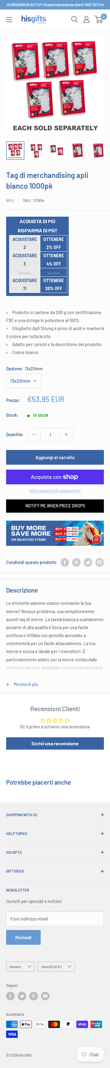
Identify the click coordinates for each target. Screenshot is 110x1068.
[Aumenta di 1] (66, 434)
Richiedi (23, 937)
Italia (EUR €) (51, 966)
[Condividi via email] (99, 562)
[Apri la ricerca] (74, 19)
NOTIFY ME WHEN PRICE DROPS (55, 505)
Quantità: (15, 434)
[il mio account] (86, 19)
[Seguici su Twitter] (22, 996)
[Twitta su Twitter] (88, 562)
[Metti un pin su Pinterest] (76, 562)
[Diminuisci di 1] (34, 434)
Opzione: (24, 368)
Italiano (15, 966)
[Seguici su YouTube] (45, 996)
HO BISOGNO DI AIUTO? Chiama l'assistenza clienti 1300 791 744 (55, 4)
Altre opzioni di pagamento (55, 490)
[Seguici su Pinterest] (33, 996)
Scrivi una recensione (55, 743)
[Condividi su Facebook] (65, 562)
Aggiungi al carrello (55, 457)
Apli (10, 200)
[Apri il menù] (9, 19)
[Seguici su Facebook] (10, 996)
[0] (99, 19)
